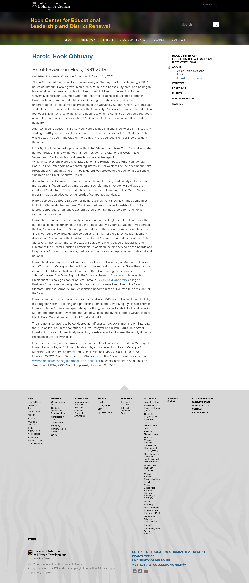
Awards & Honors (32, 423)
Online (54, 435)
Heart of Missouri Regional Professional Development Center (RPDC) (151, 444)
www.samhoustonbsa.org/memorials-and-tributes (64, 361)
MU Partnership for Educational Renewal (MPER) (152, 510)
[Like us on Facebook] (134, 571)
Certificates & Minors (57, 418)
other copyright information (80, 568)
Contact (178, 39)
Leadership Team (33, 406)
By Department (105, 412)
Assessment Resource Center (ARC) (152, 408)
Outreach (150, 398)
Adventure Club (151, 402)
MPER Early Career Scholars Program (58, 429)
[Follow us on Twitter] (140, 571)
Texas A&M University (112, 280)
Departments (34, 411)
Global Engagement (34, 429)
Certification (57, 423)
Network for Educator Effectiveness (150, 519)
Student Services (202, 398)
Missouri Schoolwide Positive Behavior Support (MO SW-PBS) (150, 492)
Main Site (210, 5)
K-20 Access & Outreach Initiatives (151, 468)
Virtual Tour (200, 412)
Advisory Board (133, 39)
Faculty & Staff (201, 402)
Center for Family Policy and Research (150, 417)
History (31, 418)
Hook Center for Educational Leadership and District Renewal (54, 5)
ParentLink (149, 525)
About (69, 39)
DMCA (55, 568)
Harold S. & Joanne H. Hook (35, 438)
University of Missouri (46, 10)
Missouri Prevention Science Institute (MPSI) (152, 478)
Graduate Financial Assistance (79, 413)
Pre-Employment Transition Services (152, 531)
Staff (100, 409)
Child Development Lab (150, 425)
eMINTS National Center (151, 432)
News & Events (200, 405)
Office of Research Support (125, 411)
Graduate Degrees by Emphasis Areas (58, 411)
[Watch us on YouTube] (146, 571)
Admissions (81, 398)
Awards (159, 39)
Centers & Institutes (125, 403)
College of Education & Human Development (50, 553)
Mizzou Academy (148, 503)
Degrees (56, 398)
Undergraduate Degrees (58, 403)
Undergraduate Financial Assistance (81, 405)
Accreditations (35, 434)
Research (88, 39)
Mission (31, 415)
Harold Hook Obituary (189, 78)
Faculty (101, 402)
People (102, 398)
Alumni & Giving (35, 443)
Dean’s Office (34, 402)
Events (107, 39)
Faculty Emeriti (105, 405)
